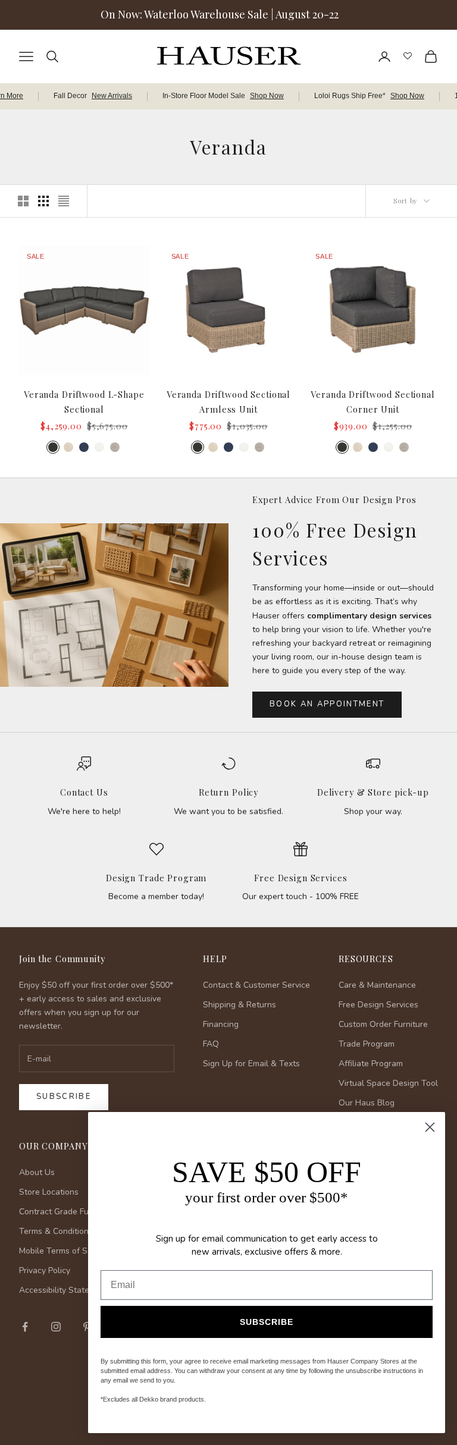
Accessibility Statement (63, 1290)
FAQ (211, 1044)
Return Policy (228, 792)
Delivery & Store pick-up (373, 792)
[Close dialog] (430, 1127)
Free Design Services (300, 878)
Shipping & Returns (239, 1004)
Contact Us (84, 792)
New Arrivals (112, 96)
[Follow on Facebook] (25, 1327)
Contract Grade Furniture (66, 1211)
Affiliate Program (371, 1063)
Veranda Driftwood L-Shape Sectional (84, 401)
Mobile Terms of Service (64, 1250)
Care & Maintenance (377, 985)
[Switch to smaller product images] (43, 201)
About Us (37, 1172)
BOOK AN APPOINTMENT (327, 704)
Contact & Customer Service (256, 985)
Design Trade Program (156, 878)
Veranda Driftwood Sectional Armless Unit (228, 401)
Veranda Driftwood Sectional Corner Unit (372, 401)
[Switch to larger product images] (23, 201)
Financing (221, 1024)
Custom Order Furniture (383, 1024)
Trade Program (367, 1044)
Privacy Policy (44, 1270)
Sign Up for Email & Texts (251, 1063)
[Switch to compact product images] (63, 201)
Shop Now (267, 96)
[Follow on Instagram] (56, 1327)
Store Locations (49, 1192)
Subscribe (63, 1096)
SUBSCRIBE (266, 1322)
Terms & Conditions (56, 1231)
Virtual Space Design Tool (388, 1083)
